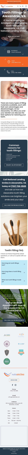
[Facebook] (12, 384)
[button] (26, 6)
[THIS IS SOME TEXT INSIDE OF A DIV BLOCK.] (18, 6)
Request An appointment (14, 165)
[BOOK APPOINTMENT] (23, 6)
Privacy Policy (14, 453)
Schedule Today (14, 315)
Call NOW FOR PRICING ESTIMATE (14, 205)
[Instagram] (15, 384)
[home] (7, 6)
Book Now (14, 380)
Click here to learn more (14, 2)
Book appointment (14, 36)
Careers (14, 451)
